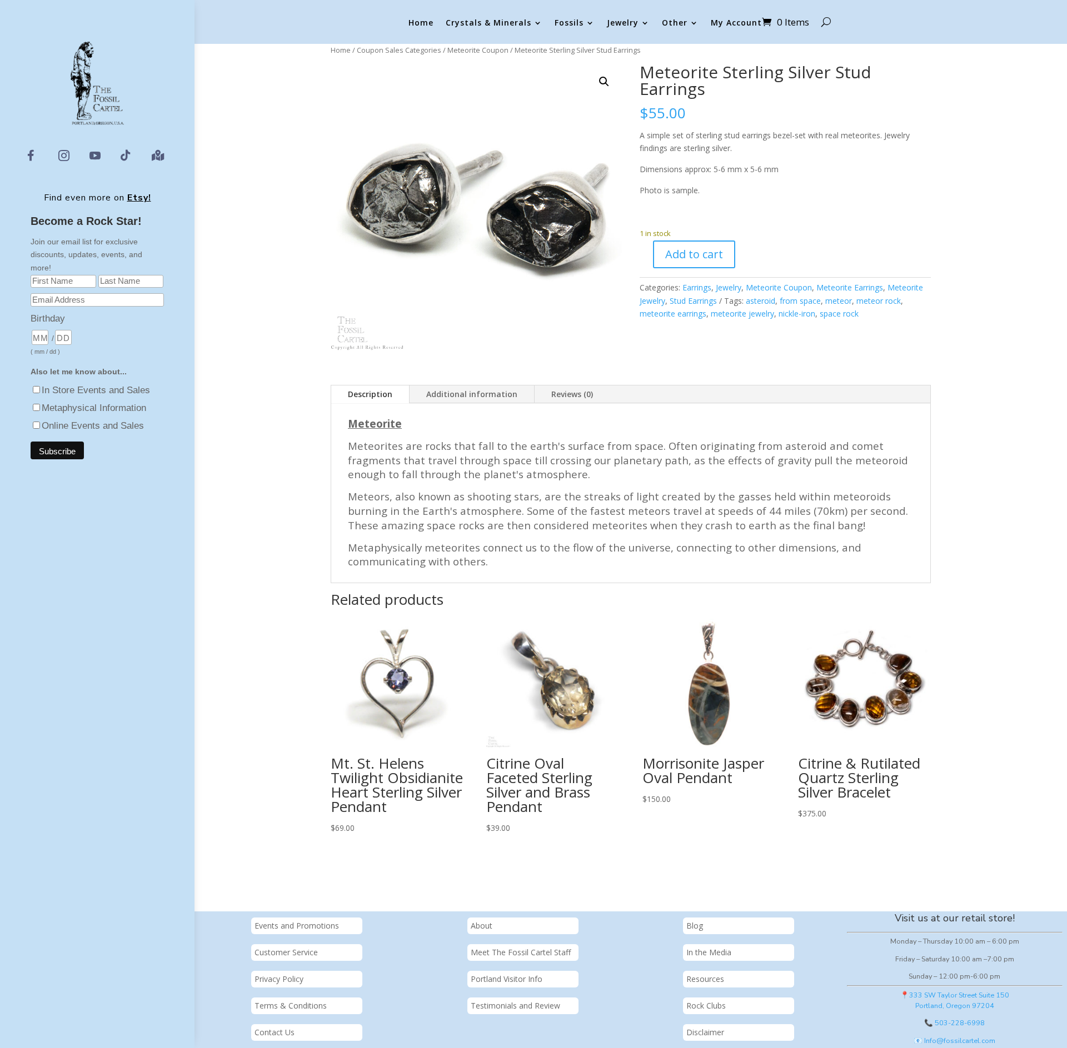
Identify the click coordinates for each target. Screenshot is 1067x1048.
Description (370, 394)
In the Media (708, 952)
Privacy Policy (279, 979)
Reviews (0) (572, 394)
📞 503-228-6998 (954, 1022)
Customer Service (286, 952)
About (481, 925)
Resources (705, 979)
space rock (839, 313)
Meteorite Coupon (477, 50)
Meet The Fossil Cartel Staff (521, 952)
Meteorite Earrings (849, 287)
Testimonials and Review (515, 1005)
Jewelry (623, 23)
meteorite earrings (673, 313)
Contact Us (275, 1032)
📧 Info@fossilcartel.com (954, 1040)
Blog (694, 925)
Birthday (48, 318)
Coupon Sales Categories (399, 50)
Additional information (471, 394)
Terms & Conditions (291, 1005)
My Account (736, 23)
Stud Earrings (693, 300)
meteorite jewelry (742, 313)
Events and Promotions (297, 925)
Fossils (569, 23)
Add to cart (694, 254)
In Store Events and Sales (96, 390)
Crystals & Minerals (488, 23)
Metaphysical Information (94, 408)
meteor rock (878, 300)
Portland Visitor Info (506, 979)
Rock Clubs (706, 1005)
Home (420, 23)
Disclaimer (705, 1032)
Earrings (696, 287)
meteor (838, 300)
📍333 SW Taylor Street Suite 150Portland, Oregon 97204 (954, 1000)
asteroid (760, 300)
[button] (604, 82)
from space (800, 300)
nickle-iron (797, 313)
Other (674, 23)
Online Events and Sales (93, 425)
